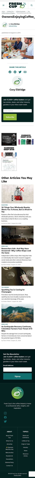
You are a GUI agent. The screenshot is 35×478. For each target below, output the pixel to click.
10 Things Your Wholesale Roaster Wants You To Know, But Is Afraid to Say (16, 209)
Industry (25, 447)
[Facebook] (5, 417)
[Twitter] (5, 421)
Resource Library (25, 455)
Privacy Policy (17, 475)
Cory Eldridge (15, 24)
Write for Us (9, 441)
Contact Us (9, 465)
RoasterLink (9, 456)
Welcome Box (9, 452)
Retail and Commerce (25, 436)
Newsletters (9, 459)
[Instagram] (5, 413)
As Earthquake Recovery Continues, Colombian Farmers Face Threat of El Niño (16, 328)
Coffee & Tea (10, 11)
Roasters (4, 205)
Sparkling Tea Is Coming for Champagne (13, 290)
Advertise (9, 444)
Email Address (8, 365)
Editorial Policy (13, 26)
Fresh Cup (17, 5)
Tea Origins (5, 287)
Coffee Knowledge (20, 11)
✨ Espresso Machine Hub (9, 448)
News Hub (4, 246)
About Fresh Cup (9, 436)
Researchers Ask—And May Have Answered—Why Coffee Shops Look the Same (16, 250)
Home (3, 11)
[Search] (31, 5)
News (25, 450)
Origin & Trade (25, 444)
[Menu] (3, 5)
